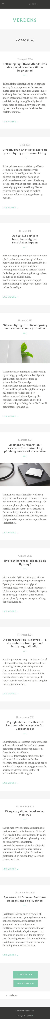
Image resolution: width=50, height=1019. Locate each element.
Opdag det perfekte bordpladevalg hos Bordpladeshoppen (25, 239)
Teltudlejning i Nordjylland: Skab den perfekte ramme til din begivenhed (25, 67)
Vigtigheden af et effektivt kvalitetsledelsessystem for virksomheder (25, 725)
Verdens (25, 20)
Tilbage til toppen (24, 1016)
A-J (25, 75)
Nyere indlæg (25, 983)
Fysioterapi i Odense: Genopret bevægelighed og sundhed (25, 899)
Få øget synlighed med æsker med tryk (25, 813)
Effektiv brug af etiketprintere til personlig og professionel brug (25, 151)
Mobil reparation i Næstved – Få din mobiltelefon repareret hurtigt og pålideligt (25, 643)
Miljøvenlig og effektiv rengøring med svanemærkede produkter (25, 327)
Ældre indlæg (25, 975)
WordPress (29, 1011)
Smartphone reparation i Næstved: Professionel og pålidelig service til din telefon (25, 448)
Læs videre (11, 121)
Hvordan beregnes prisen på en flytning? (25, 562)
